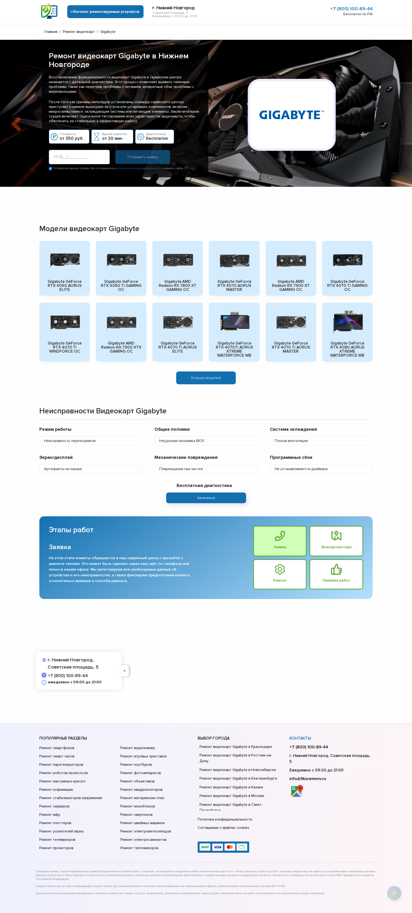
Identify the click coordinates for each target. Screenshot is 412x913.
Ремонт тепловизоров (139, 848)
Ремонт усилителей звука (61, 831)
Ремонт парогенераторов (61, 764)
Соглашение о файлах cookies (223, 827)
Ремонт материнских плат (142, 798)
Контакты (300, 738)
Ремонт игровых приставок (143, 756)
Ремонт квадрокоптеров (141, 789)
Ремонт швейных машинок (142, 823)
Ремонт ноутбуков (136, 764)
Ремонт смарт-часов (56, 756)
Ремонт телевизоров (57, 839)
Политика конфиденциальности (225, 819)
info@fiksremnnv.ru (307, 778)
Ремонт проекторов (56, 848)
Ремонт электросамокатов (143, 839)
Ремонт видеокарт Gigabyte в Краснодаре (236, 746)
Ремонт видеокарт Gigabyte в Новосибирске (238, 769)
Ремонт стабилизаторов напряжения (70, 798)
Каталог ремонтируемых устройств (106, 11)
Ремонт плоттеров (55, 823)
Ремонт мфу (49, 814)
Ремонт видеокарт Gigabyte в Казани (231, 787)
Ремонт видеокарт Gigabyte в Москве (232, 795)
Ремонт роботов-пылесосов (63, 773)
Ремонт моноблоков (137, 806)
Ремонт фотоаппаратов (140, 773)
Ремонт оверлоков (136, 814)
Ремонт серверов (54, 806)
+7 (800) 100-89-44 (351, 8)
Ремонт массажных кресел (62, 781)
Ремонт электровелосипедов (145, 831)
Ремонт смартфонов (56, 748)
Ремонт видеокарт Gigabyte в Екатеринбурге (238, 778)
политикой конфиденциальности (140, 168)
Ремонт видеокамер (137, 748)
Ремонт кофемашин (56, 789)
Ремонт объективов (137, 781)
